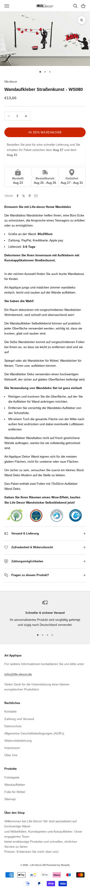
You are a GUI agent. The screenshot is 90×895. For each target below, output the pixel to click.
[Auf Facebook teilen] (17, 196)
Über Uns (10, 755)
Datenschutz (13, 726)
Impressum (12, 748)
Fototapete (11, 777)
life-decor (10, 81)
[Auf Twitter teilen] (23, 196)
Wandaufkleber (14, 784)
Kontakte (10, 711)
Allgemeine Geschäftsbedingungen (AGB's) (34, 733)
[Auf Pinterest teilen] (29, 196)
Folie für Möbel (14, 792)
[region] (45, 613)
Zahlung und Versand (19, 719)
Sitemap (10, 799)
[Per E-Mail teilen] (36, 196)
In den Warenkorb (45, 132)
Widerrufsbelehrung (18, 740)
